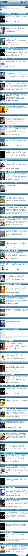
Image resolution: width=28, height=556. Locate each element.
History (16, 111)
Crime (11, 438)
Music (16, 145)
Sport (16, 89)
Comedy (11, 551)
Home (9, 2)
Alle (1, 9)
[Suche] (22, 2)
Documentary (12, 21)
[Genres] (24, 2)
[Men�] (26, 2)
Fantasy (11, 190)
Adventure (11, 427)
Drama (16, 123)
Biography (11, 472)
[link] (14, 2)
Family (16, 224)
